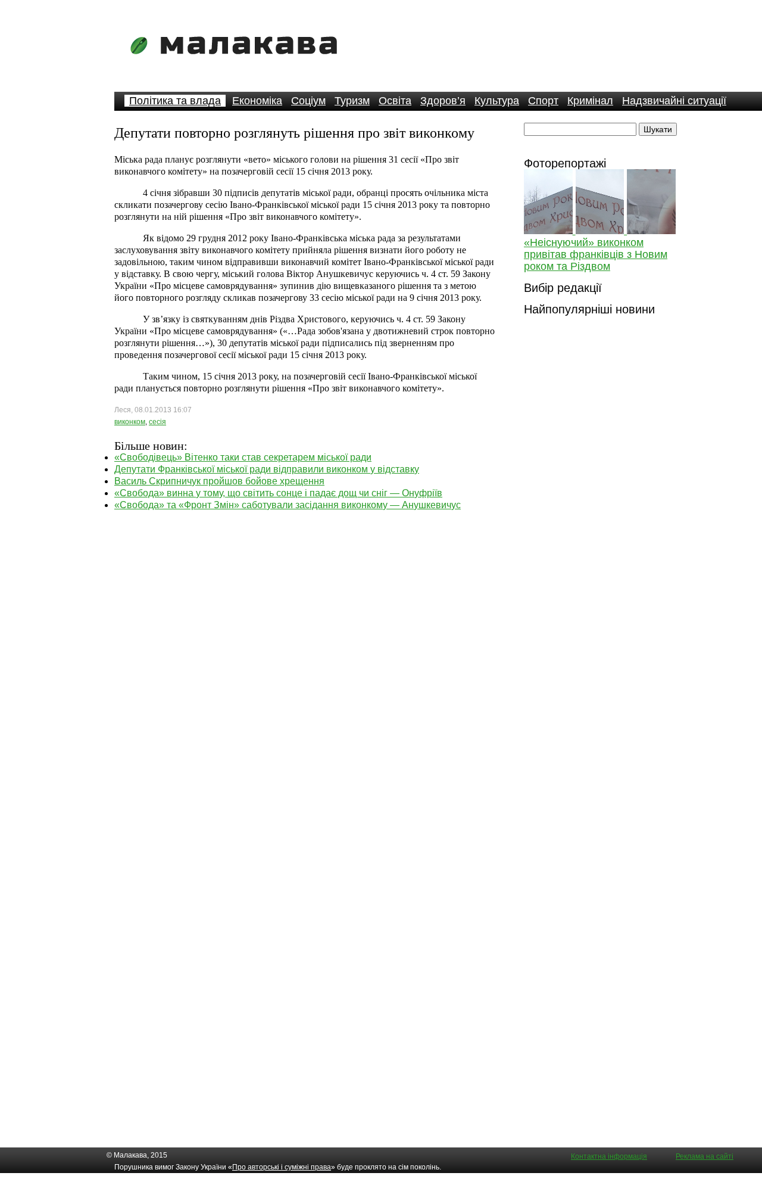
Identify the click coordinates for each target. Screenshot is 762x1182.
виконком (129, 422)
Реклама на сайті (704, 1156)
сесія (157, 422)
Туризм (352, 101)
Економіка (257, 101)
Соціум (308, 101)
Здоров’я (443, 101)
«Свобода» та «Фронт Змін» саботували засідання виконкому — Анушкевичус (287, 505)
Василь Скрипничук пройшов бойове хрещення (219, 481)
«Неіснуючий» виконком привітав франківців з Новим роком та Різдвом (595, 254)
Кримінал (590, 101)
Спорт (543, 101)
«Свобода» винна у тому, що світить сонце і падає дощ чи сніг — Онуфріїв (278, 493)
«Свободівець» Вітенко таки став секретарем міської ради (242, 457)
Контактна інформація (609, 1156)
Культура (496, 101)
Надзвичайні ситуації (674, 101)
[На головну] (237, 62)
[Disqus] (304, 660)
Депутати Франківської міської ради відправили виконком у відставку (266, 469)
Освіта (395, 101)
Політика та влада (175, 101)
